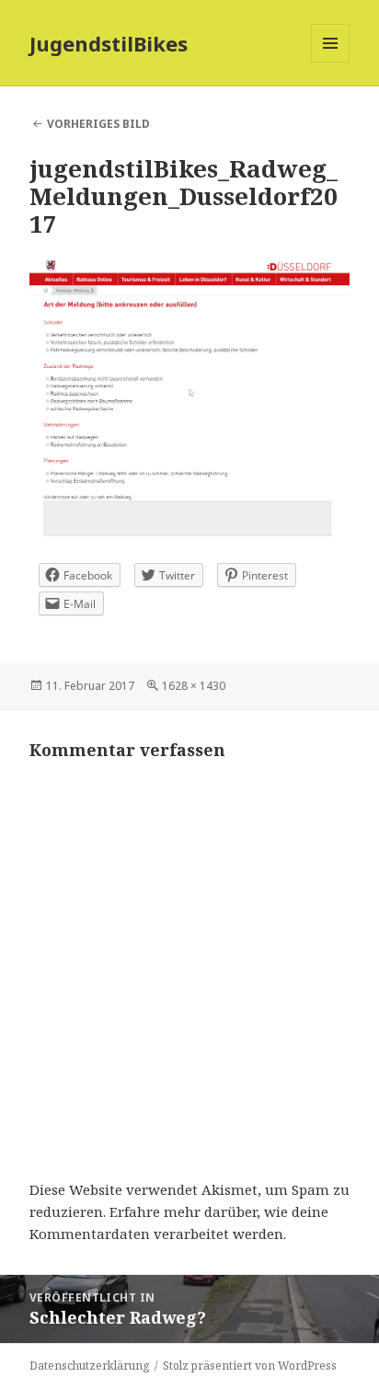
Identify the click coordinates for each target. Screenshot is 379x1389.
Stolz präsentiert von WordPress (250, 1365)
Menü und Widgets (331, 62)
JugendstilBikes (108, 43)
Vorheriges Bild (98, 124)
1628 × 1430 (193, 686)
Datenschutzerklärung (89, 1365)
